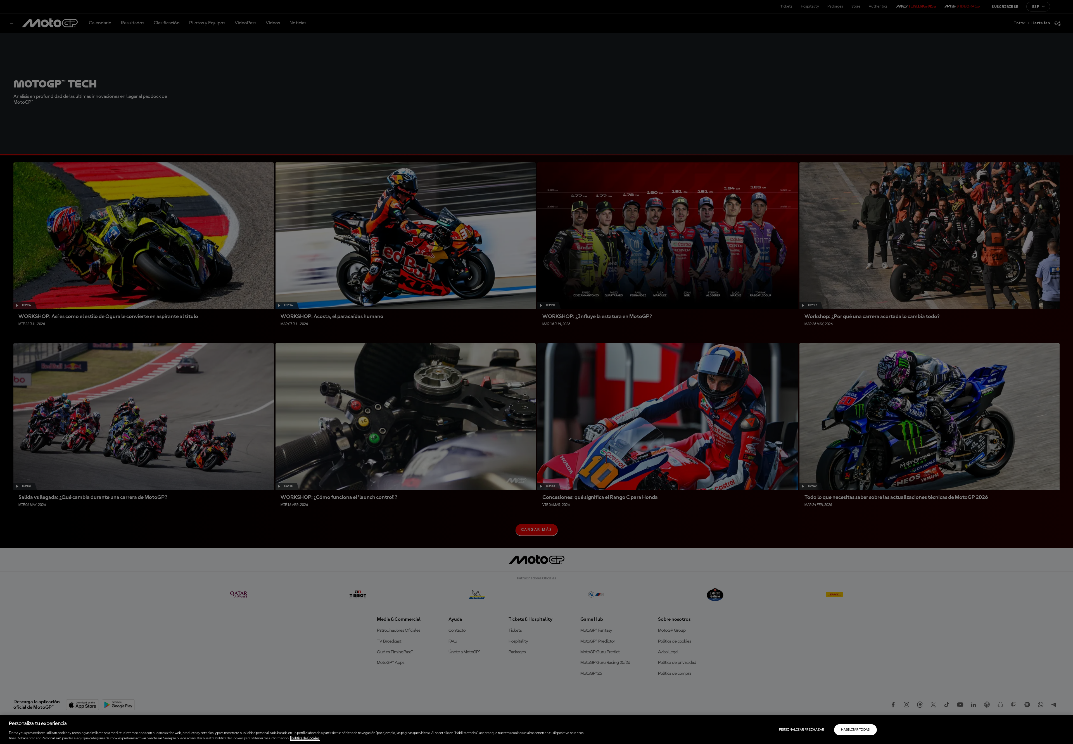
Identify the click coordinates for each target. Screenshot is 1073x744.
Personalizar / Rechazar (801, 729)
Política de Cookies (305, 738)
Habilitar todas (855, 729)
